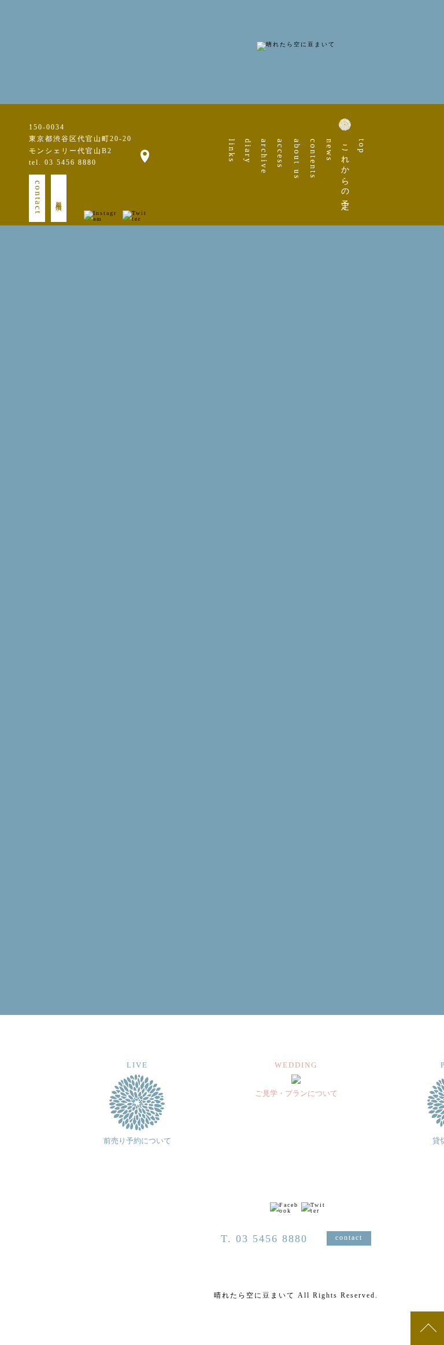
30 (426, 460)
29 (407, 460)
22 (407, 443)
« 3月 (409, 494)
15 (407, 427)
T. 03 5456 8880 (264, 1238)
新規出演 (59, 198)
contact (38, 197)
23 (426, 443)
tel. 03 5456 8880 (63, 162)
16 (426, 427)
